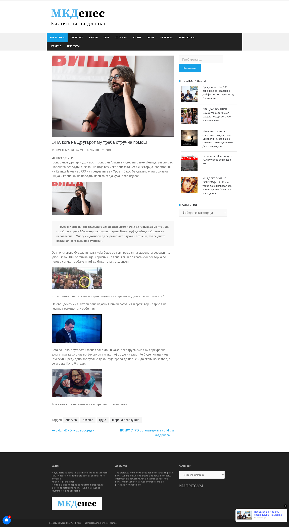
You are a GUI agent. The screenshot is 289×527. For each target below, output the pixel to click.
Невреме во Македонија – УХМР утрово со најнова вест (217, 160)
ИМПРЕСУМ (191, 486)
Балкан (93, 37)
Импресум (73, 46)
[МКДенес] (78, 16)
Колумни (121, 37)
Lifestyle (55, 46)
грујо (102, 420)
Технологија (187, 37)
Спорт (150, 37)
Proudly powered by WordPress (65, 522)
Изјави (137, 37)
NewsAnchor (97, 522)
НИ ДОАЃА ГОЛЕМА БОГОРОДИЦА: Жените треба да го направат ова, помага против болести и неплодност (217, 186)
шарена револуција (125, 420)
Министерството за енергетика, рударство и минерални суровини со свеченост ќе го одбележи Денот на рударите (218, 139)
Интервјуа (166, 37)
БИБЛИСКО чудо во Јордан (75, 430)
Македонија (57, 37)
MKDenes (94, 149)
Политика (77, 37)
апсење (88, 420)
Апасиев (71, 420)
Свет (106, 37)
